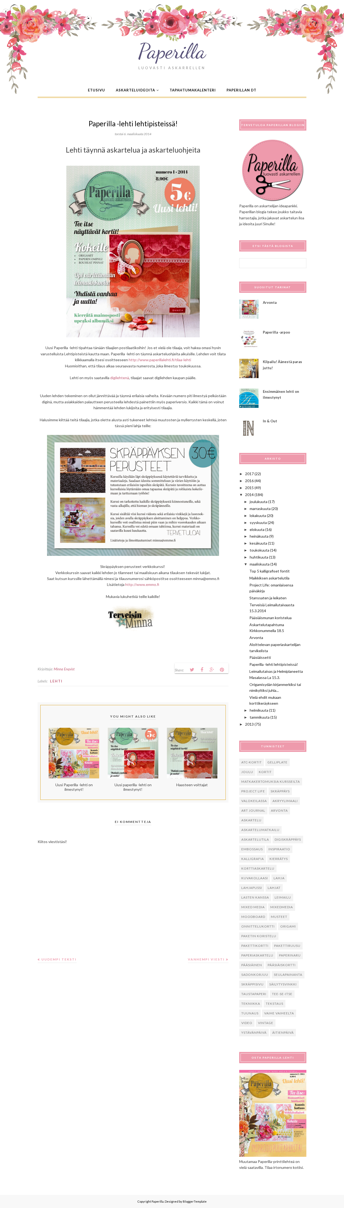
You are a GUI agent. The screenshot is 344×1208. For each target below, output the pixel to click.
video (246, 1023)
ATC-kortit (251, 762)
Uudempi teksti (59, 959)
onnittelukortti (258, 926)
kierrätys (279, 859)
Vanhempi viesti (206, 959)
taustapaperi (253, 994)
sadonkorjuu (254, 975)
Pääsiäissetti (260, 657)
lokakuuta (258, 515)
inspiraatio (279, 849)
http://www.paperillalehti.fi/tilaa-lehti (160, 359)
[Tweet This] (192, 670)
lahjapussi (251, 888)
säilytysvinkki (283, 984)
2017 (249, 473)
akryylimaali (285, 801)
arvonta (279, 810)
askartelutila (255, 839)
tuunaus (250, 1013)
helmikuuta (259, 710)
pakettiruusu (287, 946)
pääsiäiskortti (282, 965)
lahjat (274, 888)
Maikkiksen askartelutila (269, 578)
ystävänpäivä (254, 1032)
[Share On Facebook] (202, 670)
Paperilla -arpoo (276, 332)
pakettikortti (254, 946)
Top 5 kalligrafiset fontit (269, 571)
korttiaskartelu (257, 868)
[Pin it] (221, 670)
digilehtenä (119, 377)
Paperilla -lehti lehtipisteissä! (273, 664)
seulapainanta (288, 975)
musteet (279, 917)
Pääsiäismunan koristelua (270, 617)
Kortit (265, 772)
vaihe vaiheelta (279, 1013)
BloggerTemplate (195, 1201)
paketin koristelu (258, 936)
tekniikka (250, 1004)
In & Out (270, 421)
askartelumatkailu (260, 830)
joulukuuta (258, 501)
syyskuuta (258, 522)
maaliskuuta (260, 564)
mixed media (253, 907)
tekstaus (274, 1004)
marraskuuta (260, 508)
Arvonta (270, 302)
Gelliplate (277, 762)
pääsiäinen (251, 965)
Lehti (56, 681)
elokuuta (257, 529)
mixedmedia (281, 907)
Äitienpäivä (283, 1032)
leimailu (283, 897)
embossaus (252, 849)
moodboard (253, 917)
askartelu (251, 820)
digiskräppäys (288, 839)
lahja (279, 878)
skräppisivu (252, 984)
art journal (253, 810)
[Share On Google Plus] (211, 670)
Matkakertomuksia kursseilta (270, 782)
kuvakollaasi (254, 878)
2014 (249, 494)
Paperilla (172, 51)
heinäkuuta (259, 536)
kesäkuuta (258, 543)
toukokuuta (259, 550)
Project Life (253, 791)
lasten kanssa (255, 897)
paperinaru (290, 955)
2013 (249, 724)
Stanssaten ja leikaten (267, 598)
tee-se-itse (282, 994)
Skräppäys (280, 791)
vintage (265, 1023)
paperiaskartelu (257, 955)
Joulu (247, 772)
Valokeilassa (254, 801)
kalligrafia (252, 859)
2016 (249, 480)
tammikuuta (260, 717)
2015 (249, 487)
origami (288, 926)
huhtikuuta (259, 557)
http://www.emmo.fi (142, 584)
